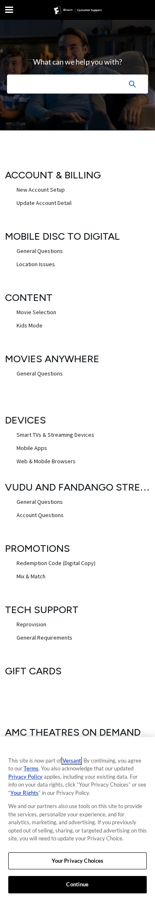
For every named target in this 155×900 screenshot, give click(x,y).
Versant (71, 760)
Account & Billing (53, 175)
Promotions (37, 548)
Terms (31, 768)
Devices (25, 420)
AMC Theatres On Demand (73, 732)
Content (28, 297)
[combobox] (61, 84)
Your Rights (24, 792)
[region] (77, 818)
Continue (77, 884)
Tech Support (42, 610)
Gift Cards (33, 671)
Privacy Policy (25, 776)
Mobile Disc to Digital (62, 236)
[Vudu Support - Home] (78, 10)
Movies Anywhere (52, 359)
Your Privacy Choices (78, 860)
